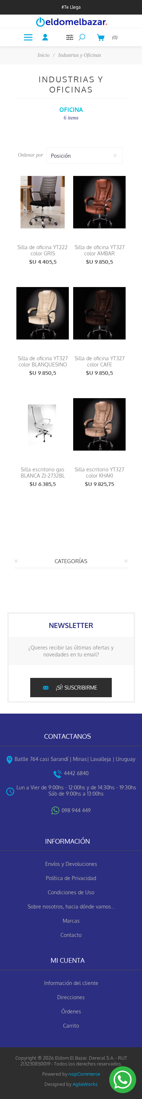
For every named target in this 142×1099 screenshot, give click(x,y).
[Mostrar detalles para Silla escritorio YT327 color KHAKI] (99, 424)
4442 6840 (76, 773)
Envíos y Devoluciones (71, 864)
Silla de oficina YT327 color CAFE (100, 361)
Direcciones (71, 997)
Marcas (71, 921)
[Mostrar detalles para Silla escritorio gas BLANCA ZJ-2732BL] (42, 424)
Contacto (71, 935)
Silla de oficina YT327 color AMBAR (100, 250)
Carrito (71, 1026)
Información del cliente (71, 983)
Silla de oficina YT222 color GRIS (42, 250)
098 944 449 (76, 810)
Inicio (44, 55)
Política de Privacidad (71, 878)
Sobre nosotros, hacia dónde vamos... (71, 906)
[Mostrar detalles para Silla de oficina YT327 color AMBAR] (99, 202)
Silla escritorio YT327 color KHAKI (99, 472)
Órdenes (71, 1011)
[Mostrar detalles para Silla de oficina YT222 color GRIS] (42, 202)
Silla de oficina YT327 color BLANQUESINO (43, 361)
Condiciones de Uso (71, 892)
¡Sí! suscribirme (76, 687)
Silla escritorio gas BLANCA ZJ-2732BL (43, 472)
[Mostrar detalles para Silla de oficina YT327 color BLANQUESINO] (42, 313)
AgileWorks (85, 1084)
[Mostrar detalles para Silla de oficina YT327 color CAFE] (99, 313)
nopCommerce (84, 1074)
